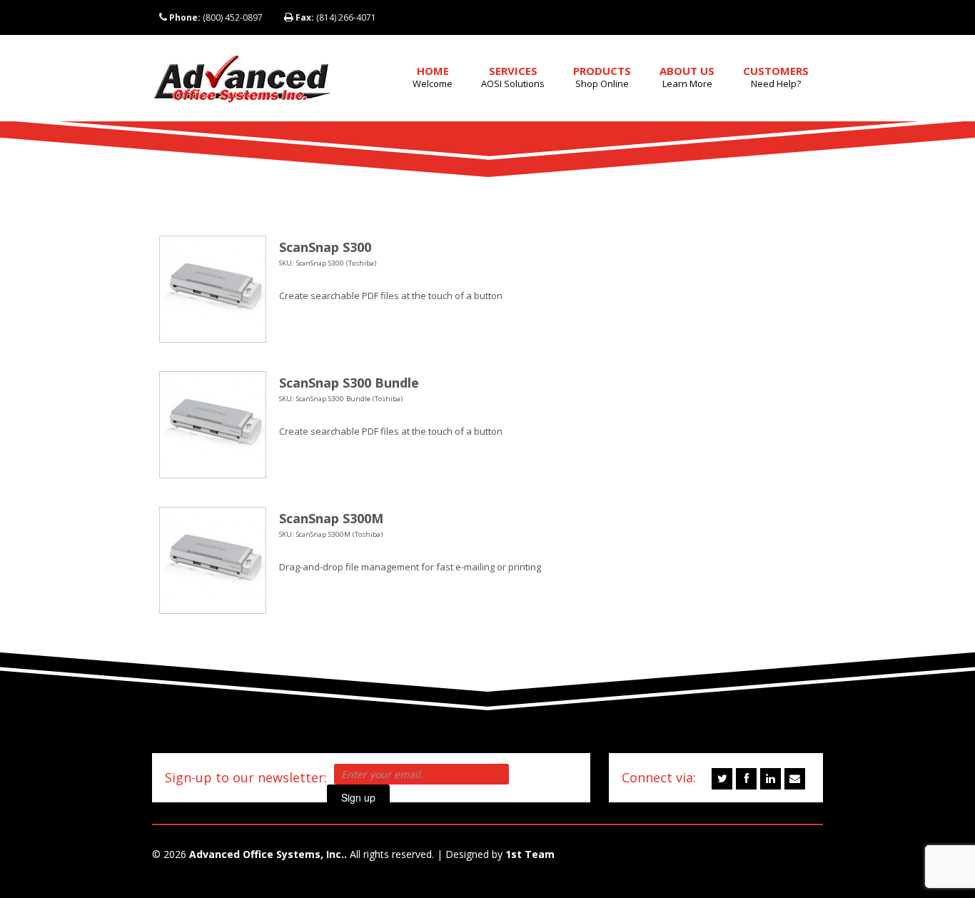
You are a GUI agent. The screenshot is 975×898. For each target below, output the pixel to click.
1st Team (530, 854)
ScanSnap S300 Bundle (349, 382)
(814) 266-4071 (335, 17)
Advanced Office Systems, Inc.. (268, 854)
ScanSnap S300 (325, 247)
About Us (687, 77)
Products (602, 77)
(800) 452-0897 (216, 17)
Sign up (358, 797)
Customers (776, 77)
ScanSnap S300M (331, 518)
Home (433, 77)
